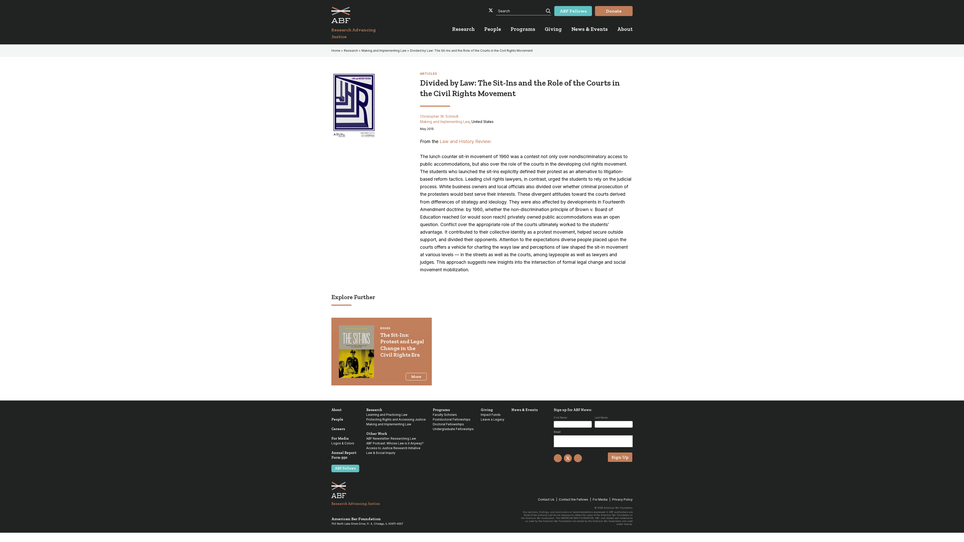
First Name (560, 417)
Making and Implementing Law (384, 50)
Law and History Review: (466, 141)
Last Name (601, 417)
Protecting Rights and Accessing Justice (396, 419)
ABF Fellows (345, 468)
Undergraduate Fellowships (453, 429)
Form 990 (339, 457)
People (337, 419)
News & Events (524, 410)
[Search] (547, 10)
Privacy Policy (622, 499)
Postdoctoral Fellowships (451, 419)
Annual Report (343, 453)
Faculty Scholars (445, 415)
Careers (338, 429)
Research (351, 50)
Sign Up (620, 457)
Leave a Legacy (492, 419)
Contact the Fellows (573, 499)
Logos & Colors (342, 443)
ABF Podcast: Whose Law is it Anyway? (395, 443)
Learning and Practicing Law (386, 415)
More (416, 376)
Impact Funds (491, 415)
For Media (340, 438)
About (336, 410)
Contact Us (546, 499)
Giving (487, 410)
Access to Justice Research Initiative (393, 448)
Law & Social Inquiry (380, 453)
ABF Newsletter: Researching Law (391, 438)
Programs (441, 410)
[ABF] (359, 15)
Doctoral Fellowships (448, 424)
